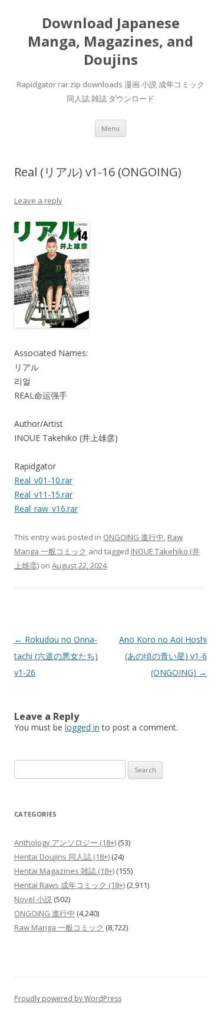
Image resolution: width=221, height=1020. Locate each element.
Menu (110, 128)
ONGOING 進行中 (133, 537)
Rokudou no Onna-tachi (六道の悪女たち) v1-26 (56, 656)
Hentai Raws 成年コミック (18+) (69, 885)
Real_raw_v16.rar (46, 508)
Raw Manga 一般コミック (59, 927)
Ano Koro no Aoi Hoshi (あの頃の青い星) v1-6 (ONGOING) (163, 656)
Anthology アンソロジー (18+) (65, 842)
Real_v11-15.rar (43, 494)
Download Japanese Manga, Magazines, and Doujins (110, 41)
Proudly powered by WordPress (67, 998)
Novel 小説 (33, 899)
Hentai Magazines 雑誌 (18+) (64, 871)
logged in (82, 727)
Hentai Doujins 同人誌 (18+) (62, 856)
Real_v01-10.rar (43, 480)
